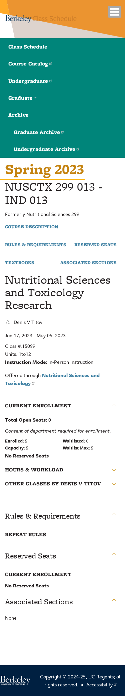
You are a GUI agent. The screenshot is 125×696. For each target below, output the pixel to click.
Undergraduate (28, 80)
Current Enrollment (38, 405)
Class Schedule (27, 46)
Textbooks (19, 262)
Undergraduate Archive (44, 149)
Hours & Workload (34, 469)
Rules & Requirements (35, 245)
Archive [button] (18, 114)
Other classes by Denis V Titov (53, 483)
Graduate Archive (37, 132)
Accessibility (99, 684)
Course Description (31, 227)
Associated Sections (88, 262)
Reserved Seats (95, 245)
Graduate (20, 97)
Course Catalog (28, 63)
